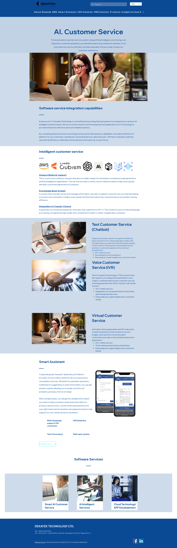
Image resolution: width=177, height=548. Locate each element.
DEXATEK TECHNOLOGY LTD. (54, 526)
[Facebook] (135, 541)
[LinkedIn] (141, 541)
